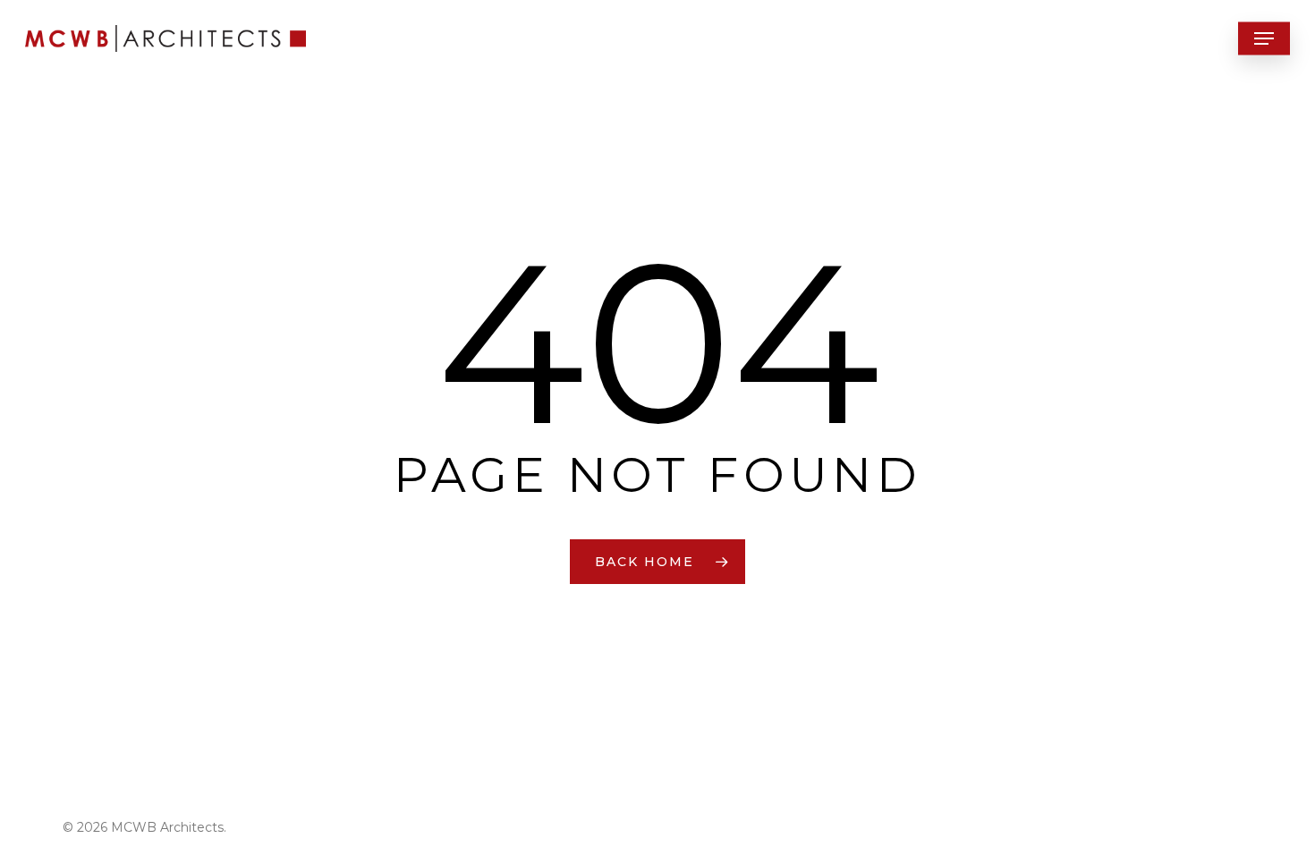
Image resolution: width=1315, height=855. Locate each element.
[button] (1264, 39)
